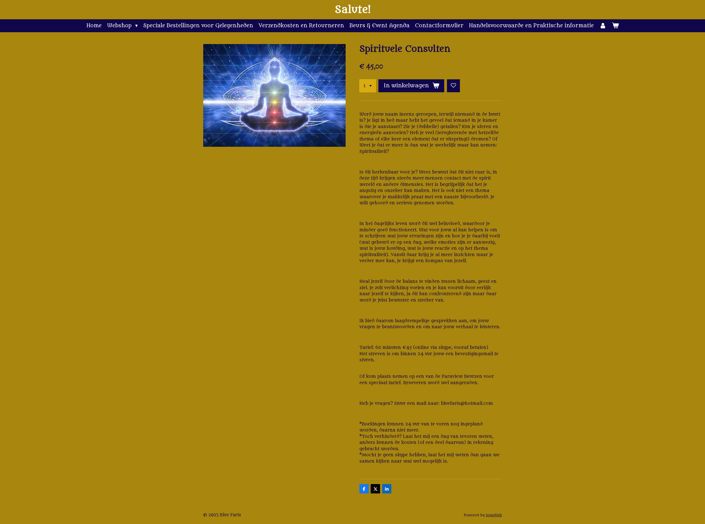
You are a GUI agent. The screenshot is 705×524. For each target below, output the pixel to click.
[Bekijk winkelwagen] (615, 25)
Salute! (352, 10)
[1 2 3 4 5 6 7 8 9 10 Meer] (367, 85)
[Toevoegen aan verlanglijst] (453, 85)
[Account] (602, 25)
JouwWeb (494, 515)
